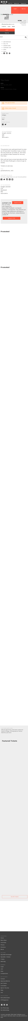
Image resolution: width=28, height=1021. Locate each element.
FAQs (2, 990)
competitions (4, 973)
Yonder (2, 89)
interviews (3, 942)
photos (2, 944)
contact (3, 978)
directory (3, 947)
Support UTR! (17, 202)
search (7, 10)
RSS (3, 136)
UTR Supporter (4, 1000)
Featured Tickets (9, 741)
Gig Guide (7, 16)
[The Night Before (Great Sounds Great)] (14, 817)
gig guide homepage (6, 954)
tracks (23, 25)
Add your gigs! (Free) (6, 729)
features (23, 23)
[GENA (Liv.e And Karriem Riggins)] (14, 767)
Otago (15, 89)
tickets (3, 959)
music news (4, 940)
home (2, 938)
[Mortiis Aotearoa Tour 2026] (14, 892)
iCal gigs (7, 731)
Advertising (7, 45)
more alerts (4, 193)
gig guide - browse (5, 957)
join (2, 969)
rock (12, 170)
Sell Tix (10, 3)
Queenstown (8, 89)
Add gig (4, 3)
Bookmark (4, 190)
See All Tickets (15, 896)
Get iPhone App (5, 1008)
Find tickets (15, 729)
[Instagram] (7, 179)
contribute (3, 985)
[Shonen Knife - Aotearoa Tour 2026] (14, 792)
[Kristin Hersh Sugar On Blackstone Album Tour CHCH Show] (14, 867)
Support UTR (7, 47)
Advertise (16, 3)
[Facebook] (2, 179)
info (2, 992)
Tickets (6, 14)
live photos (23, 21)
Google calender (6, 133)
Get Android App (5, 1010)
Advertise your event (6, 732)
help (2, 971)
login (2, 966)
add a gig (3, 961)
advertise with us (5, 981)
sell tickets (4, 983)
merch (2, 949)
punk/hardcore (5, 170)
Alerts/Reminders (5, 997)
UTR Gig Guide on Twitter (16, 731)
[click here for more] (14, 62)
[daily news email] (13, 179)
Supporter (23, 3)
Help (4, 5)
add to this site (5, 988)
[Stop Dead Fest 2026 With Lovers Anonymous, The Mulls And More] (14, 842)
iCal (3, 134)
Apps (4, 49)
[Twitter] (4, 179)
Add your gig (7, 41)
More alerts (5, 137)
